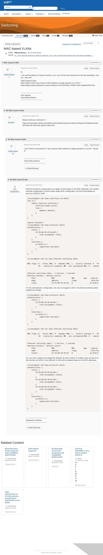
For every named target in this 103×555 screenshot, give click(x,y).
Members (67, 35)
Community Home (7, 35)
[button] (17, 13)
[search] (30, 7)
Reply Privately (94, 68)
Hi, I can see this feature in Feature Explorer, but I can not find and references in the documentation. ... (53, 56)
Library (35, 35)
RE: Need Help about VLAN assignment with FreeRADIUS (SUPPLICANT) (58, 453)
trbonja (79, 458)
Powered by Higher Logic (51, 552)
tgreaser (11, 122)
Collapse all (76, 44)
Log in (63, 8)
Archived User (11, 458)
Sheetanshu (14, 191)
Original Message (32, 168)
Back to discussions (13, 44)
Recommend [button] (95, 62)
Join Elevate (66, 13)
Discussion (21, 35)
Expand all (66, 44)
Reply (86, 68)
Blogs (45, 35)
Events (55, 35)
